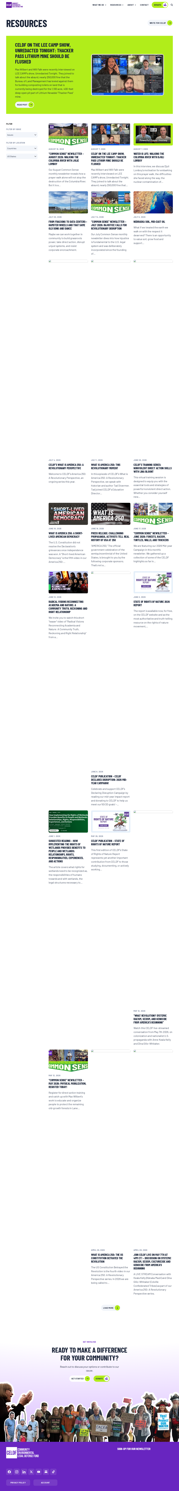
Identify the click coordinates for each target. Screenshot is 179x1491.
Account (45, 1482)
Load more (108, 1308)
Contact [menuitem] (144, 5)
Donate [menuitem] (157, 5)
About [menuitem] (131, 5)
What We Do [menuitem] (98, 5)
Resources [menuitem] (115, 5)
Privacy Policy (18, 1482)
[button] (22, 134)
